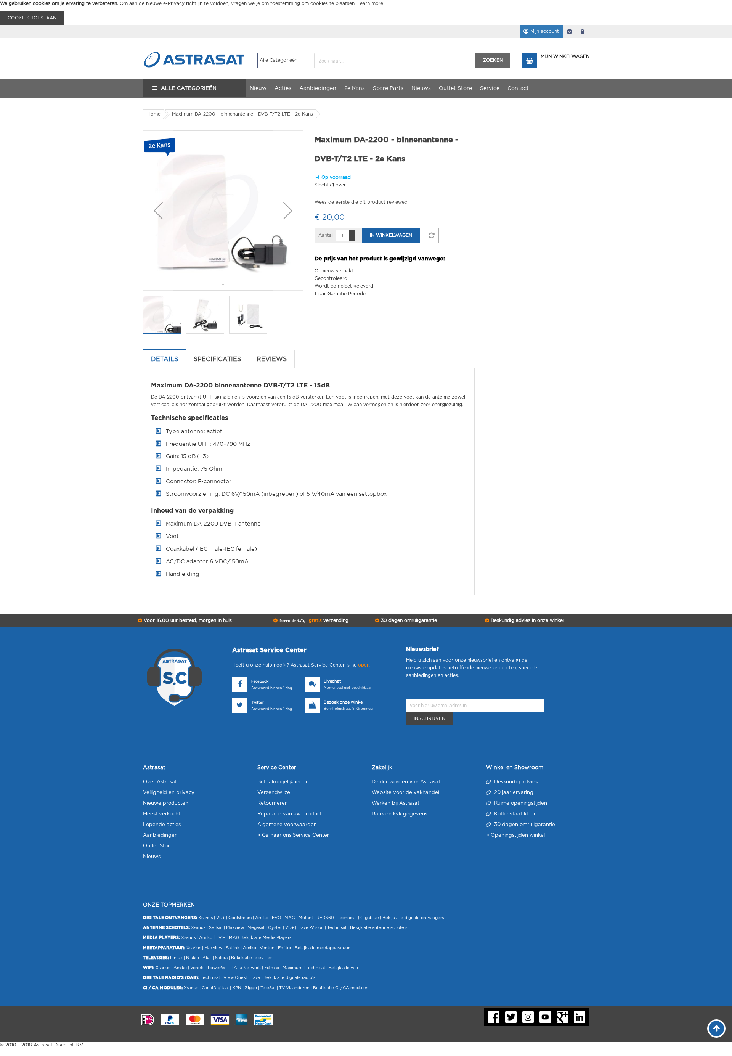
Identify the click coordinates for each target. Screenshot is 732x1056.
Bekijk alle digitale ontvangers (413, 918)
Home (154, 114)
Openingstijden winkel (518, 835)
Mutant (306, 918)
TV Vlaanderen (294, 988)
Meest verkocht (161, 814)
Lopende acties (162, 824)
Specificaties (217, 359)
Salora (221, 958)
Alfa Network (247, 968)
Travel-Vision (310, 928)
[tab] (164, 359)
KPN (236, 988)
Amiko (261, 918)
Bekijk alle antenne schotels (378, 928)
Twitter (257, 702)
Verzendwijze (273, 792)
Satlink (232, 948)
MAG (289, 918)
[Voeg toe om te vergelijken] (431, 235)
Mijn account (544, 31)
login (582, 31)
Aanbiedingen (160, 835)
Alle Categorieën (189, 88)
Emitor (284, 948)
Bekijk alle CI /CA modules (340, 988)
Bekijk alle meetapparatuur (322, 948)
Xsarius (205, 918)
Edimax (271, 968)
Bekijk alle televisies (251, 958)
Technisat (347, 918)
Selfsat (216, 928)
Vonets (197, 968)
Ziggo (251, 988)
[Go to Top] (716, 1028)
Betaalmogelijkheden (283, 782)
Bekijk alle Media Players (266, 937)
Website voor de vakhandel (405, 792)
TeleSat (268, 988)
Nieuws (152, 856)
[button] (158, 210)
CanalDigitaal (215, 988)
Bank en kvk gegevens (399, 814)
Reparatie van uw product (289, 814)
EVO (276, 918)
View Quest (235, 978)
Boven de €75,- (312, 620)
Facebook (259, 681)
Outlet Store (158, 846)
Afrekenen (569, 31)
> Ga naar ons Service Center (293, 835)
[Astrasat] (194, 45)
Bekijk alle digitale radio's (289, 978)
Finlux (176, 958)
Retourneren (272, 803)
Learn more (370, 3)
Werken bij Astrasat (395, 803)
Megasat (256, 928)
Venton (267, 948)
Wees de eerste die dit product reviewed (361, 202)
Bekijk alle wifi (343, 968)
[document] (366, 12)
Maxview (235, 928)
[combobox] (366, 60)
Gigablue (369, 918)
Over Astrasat (160, 782)
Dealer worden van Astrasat (406, 782)
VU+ (220, 918)
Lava (255, 978)
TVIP (220, 937)
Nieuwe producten (165, 803)
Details (164, 359)
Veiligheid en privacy (168, 792)
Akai (207, 958)
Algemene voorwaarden (287, 824)
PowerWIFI (219, 968)
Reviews (272, 359)
